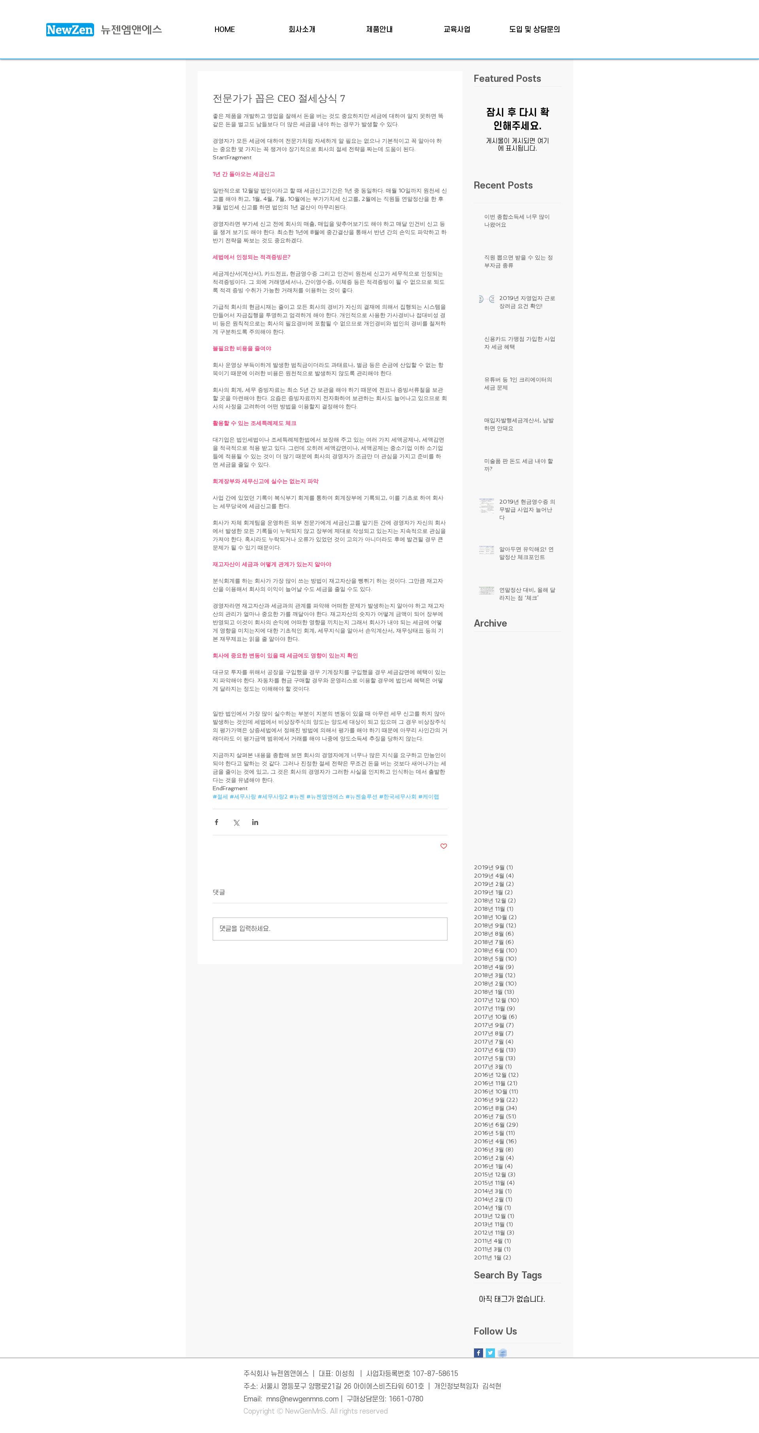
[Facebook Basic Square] (478, 1352)
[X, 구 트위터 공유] (236, 822)
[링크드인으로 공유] (255, 822)
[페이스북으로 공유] (216, 822)
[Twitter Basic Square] (490, 1352)
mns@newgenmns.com (302, 1399)
